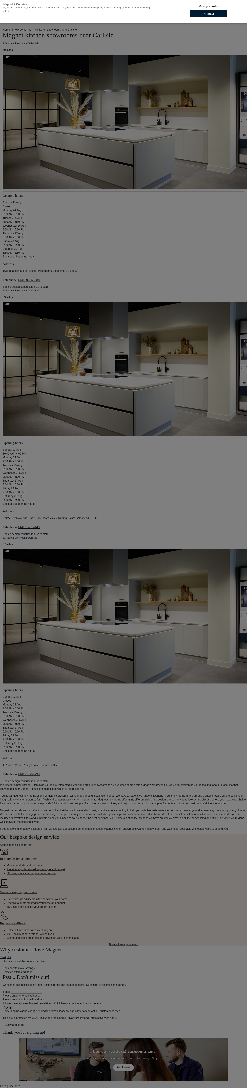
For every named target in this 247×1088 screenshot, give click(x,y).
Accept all (209, 13)
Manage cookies (209, 6)
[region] (123, 11)
